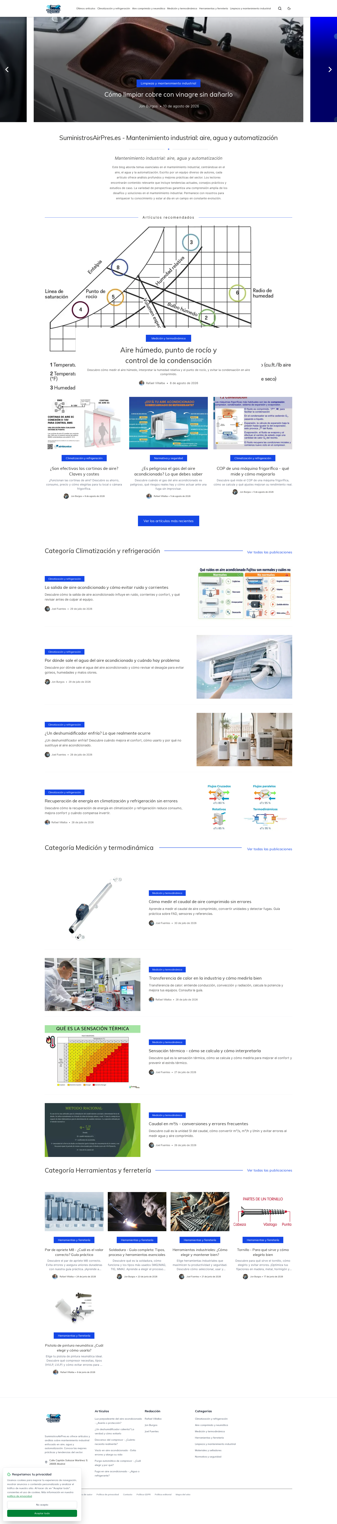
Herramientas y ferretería (213, 8)
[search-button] (280, 8)
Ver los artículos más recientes (169, 521)
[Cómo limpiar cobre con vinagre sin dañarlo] (168, 69)
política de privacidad (19, 1496)
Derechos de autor (82, 1494)
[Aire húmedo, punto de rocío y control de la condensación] (168, 308)
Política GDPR (144, 1494)
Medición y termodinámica (182, 8)
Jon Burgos (151, 1425)
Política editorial (163, 1494)
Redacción (152, 1411)
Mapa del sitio (183, 1494)
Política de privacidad (108, 1494)
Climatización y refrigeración (113, 8)
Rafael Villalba (153, 1418)
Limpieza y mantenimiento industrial (250, 8)
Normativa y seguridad (168, 458)
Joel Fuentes (152, 1431)
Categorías (203, 1411)
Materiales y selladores (208, 1450)
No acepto (42, 1504)
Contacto (127, 1494)
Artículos (102, 1411)
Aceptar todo (42, 1513)
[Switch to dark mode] (289, 8)
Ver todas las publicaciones (269, 552)
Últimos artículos (85, 8)
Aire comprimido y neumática (148, 8)
